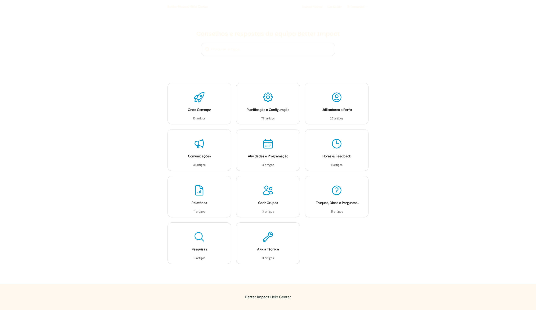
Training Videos (312, 6)
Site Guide (334, 6)
